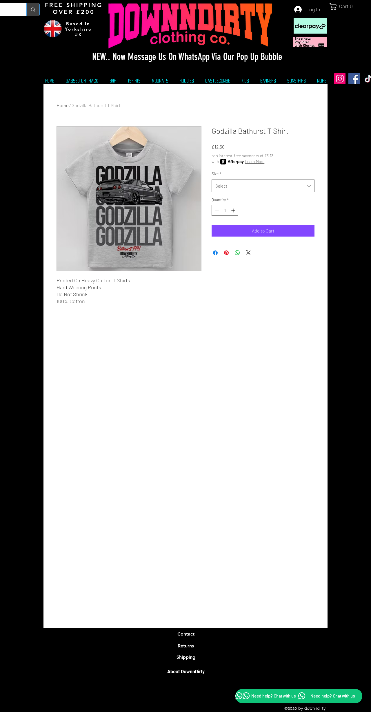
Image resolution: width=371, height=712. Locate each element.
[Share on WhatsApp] (237, 252)
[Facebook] (354, 78)
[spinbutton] (225, 210)
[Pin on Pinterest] (226, 252)
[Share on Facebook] (215, 252)
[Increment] (233, 210)
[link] (343, 6)
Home (62, 105)
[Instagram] (339, 78)
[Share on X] (248, 252)
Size (216, 173)
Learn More (254, 161)
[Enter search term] (32, 9)
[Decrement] (216, 210)
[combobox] (263, 186)
